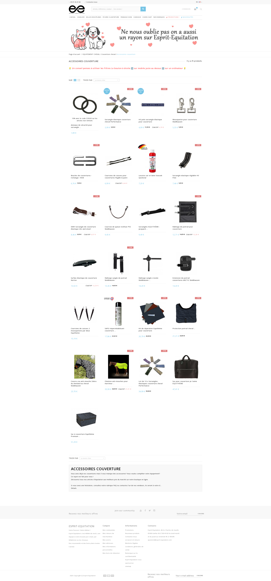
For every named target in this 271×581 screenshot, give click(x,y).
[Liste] (78, 80)
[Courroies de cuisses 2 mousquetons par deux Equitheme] (84, 314)
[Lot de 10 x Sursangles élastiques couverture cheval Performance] (152, 367)
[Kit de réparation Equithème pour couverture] (152, 314)
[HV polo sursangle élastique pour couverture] (152, 105)
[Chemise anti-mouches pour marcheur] (118, 367)
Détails (74, 488)
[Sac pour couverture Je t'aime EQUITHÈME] (186, 367)
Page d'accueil (74, 54)
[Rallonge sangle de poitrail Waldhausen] (118, 263)
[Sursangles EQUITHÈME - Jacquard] (152, 212)
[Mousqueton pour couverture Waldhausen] (186, 105)
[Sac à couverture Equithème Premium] (84, 420)
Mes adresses (108, 543)
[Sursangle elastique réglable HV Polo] (186, 161)
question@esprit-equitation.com (160, 540)
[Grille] (75, 80)
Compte (106, 526)
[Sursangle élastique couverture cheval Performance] (118, 105)
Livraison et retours (132, 540)
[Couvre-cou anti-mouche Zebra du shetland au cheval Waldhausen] (84, 367)
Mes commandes (109, 530)
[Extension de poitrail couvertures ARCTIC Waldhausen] (186, 263)
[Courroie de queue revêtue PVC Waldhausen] (118, 212)
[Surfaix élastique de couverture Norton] (84, 263)
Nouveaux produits (132, 533)
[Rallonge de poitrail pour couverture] (186, 212)
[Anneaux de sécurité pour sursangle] (84, 105)
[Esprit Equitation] (79, 9)
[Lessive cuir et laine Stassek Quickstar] (152, 161)
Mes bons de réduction (111, 553)
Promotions (129, 530)
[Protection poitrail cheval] (186, 314)
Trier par (87, 80)
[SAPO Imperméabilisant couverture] (118, 314)
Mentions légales (131, 543)
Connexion (186, 9)
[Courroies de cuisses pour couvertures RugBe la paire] (118, 161)
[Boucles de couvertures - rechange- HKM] (84, 161)
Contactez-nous (91, 2)
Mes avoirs (107, 540)
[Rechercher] (143, 9)
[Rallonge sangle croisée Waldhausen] (152, 263)
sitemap (128, 566)
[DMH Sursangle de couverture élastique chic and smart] (84, 212)
